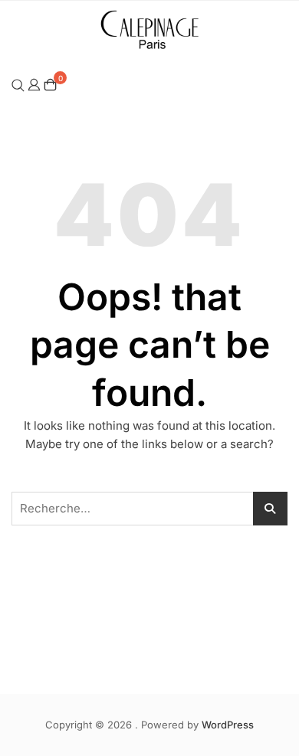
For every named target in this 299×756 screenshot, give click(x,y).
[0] (50, 84)
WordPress (228, 724)
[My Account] (34, 84)
